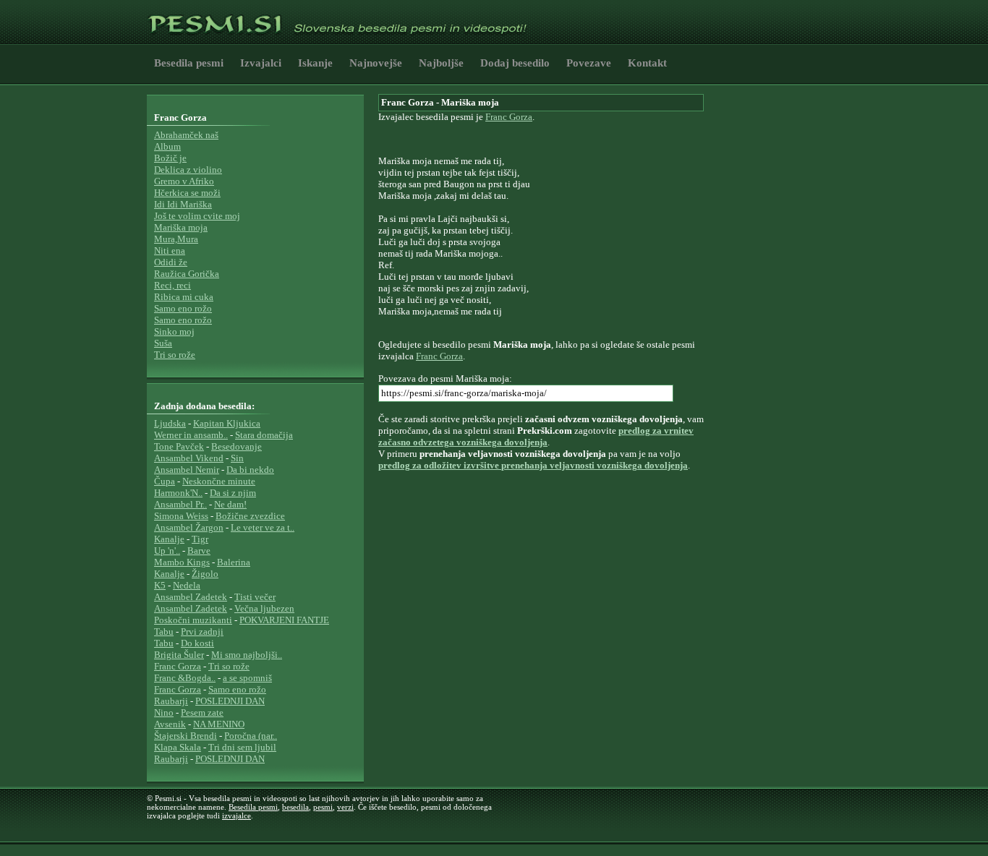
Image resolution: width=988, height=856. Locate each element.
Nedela (186, 585)
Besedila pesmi (188, 63)
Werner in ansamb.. (191, 434)
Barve (198, 550)
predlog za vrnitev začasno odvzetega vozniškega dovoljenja (536, 436)
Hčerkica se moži (187, 192)
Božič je (170, 158)
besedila (295, 807)
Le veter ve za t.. (262, 527)
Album (167, 146)
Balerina (233, 562)
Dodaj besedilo (515, 63)
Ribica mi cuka (183, 296)
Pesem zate (202, 712)
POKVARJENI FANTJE (284, 620)
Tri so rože (174, 354)
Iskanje (315, 63)
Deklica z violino (188, 169)
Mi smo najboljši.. (246, 654)
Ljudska (170, 423)
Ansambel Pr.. (180, 504)
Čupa (164, 481)
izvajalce (236, 815)
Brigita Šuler (179, 654)
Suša (163, 343)
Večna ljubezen (264, 608)
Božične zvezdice (250, 515)
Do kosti (197, 643)
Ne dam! (230, 504)
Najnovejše (375, 63)
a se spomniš (247, 677)
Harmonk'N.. (178, 492)
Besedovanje (236, 446)
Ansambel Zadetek (190, 596)
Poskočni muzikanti (193, 620)
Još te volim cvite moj (197, 215)
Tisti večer (255, 596)
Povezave (588, 63)
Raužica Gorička (186, 273)
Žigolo (205, 573)
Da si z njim (233, 492)
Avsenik (170, 724)
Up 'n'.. (167, 550)
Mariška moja (181, 227)
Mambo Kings (182, 562)
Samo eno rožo (183, 308)
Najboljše (441, 63)
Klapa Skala (177, 747)
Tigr (200, 539)
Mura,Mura (176, 239)
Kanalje (169, 539)
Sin (237, 458)
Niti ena (169, 250)
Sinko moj (174, 331)
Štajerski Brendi (185, 735)
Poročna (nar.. (250, 735)
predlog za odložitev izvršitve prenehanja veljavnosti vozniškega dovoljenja (533, 465)
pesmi (323, 807)
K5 (160, 585)
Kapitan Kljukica (226, 423)
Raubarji (171, 701)
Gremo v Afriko (184, 181)
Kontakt (647, 63)
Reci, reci (172, 285)
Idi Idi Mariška (183, 204)
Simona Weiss (181, 515)
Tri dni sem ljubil (242, 747)
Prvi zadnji (202, 631)
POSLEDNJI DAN (230, 701)
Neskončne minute (218, 481)
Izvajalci (260, 63)
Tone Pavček (179, 446)
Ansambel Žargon (188, 527)
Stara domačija (264, 434)
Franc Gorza (508, 116)
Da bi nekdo (250, 469)
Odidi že (170, 262)
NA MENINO (218, 724)
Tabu (164, 631)
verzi (345, 807)
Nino (164, 712)
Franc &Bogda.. (185, 677)
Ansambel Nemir (186, 469)
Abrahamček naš (186, 134)
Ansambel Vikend (188, 458)
